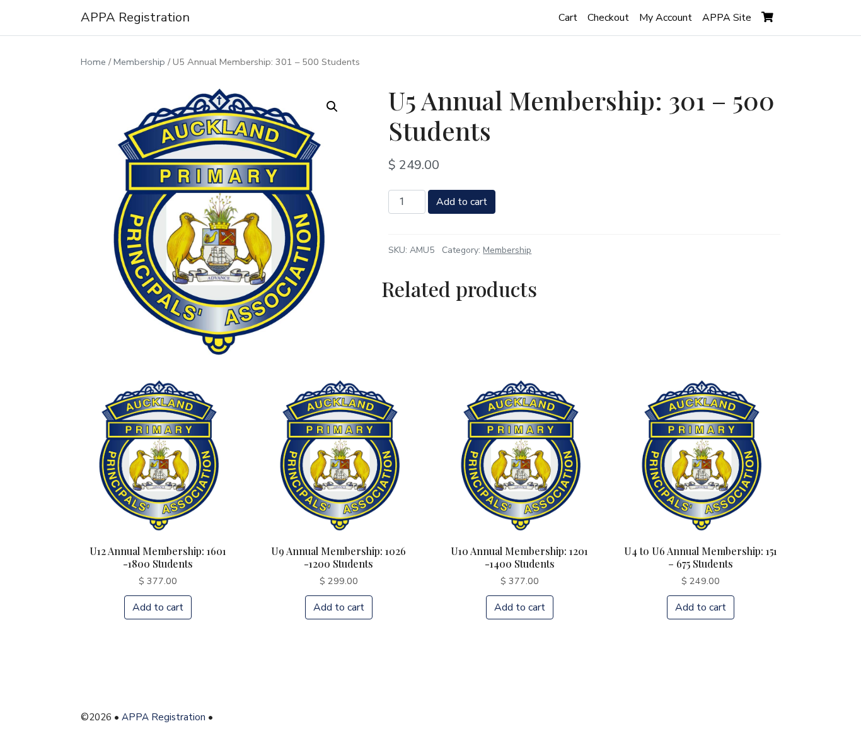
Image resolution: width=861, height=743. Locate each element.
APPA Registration (135, 17)
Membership (139, 62)
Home (93, 62)
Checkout (608, 18)
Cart (567, 18)
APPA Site (726, 18)
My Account (665, 18)
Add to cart (461, 202)
